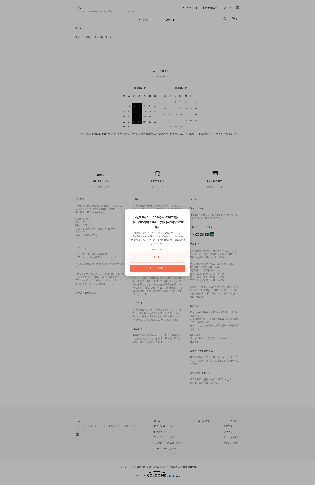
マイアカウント (190, 7)
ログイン (226, 7)
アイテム (143, 19)
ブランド (170, 19)
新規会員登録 (210, 7)
